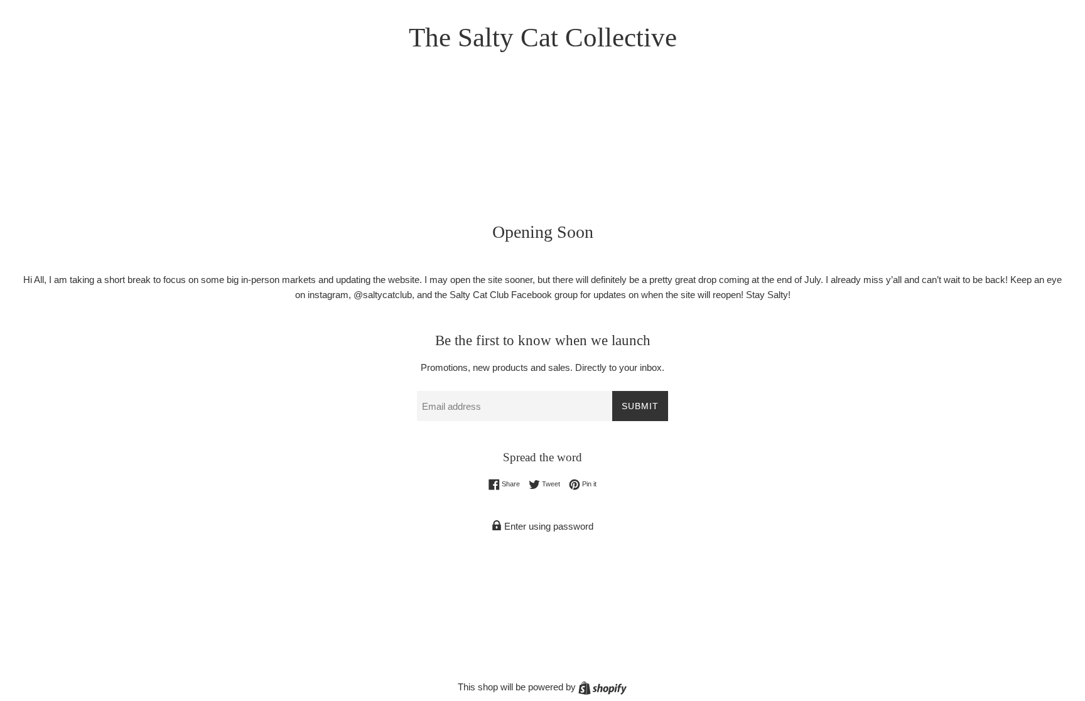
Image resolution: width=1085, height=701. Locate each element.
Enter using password (547, 526)
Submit (640, 406)
